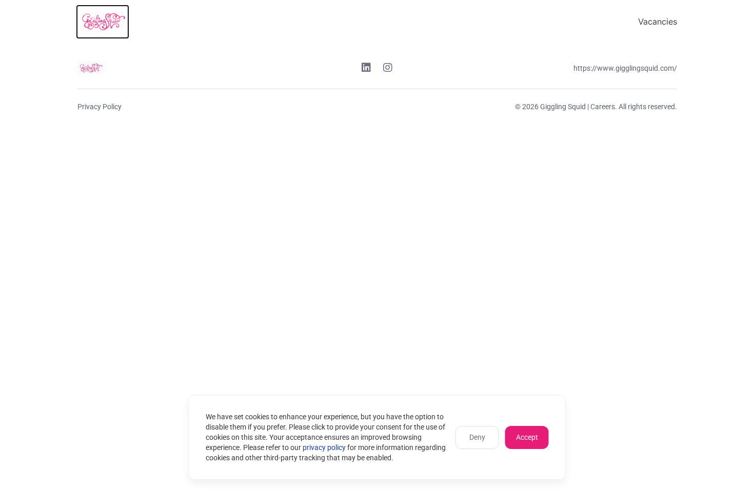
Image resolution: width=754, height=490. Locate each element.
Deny (477, 437)
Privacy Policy (99, 107)
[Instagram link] (387, 69)
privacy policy (324, 447)
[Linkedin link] (366, 69)
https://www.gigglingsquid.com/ (625, 68)
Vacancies (657, 21)
